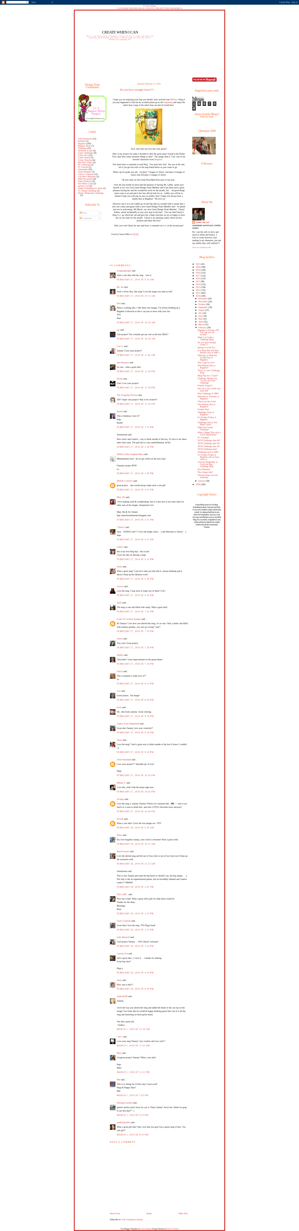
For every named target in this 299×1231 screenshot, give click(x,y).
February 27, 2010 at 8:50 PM (135, 732)
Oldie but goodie (85, 179)
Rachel (120, 411)
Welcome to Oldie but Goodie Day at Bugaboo (207, 357)
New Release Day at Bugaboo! (206, 366)
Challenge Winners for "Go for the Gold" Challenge (207, 380)
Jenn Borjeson (123, 362)
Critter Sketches (85, 160)
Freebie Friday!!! (205, 385)
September (203, 307)
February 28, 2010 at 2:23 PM (135, 913)
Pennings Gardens (125, 1103)
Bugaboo (82, 143)
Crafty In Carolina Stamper (129, 619)
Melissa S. (121, 783)
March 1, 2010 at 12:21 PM (133, 1072)
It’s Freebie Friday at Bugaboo (207, 418)
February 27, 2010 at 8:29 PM (135, 716)
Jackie (119, 566)
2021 (198, 264)
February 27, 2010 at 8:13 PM (135, 684)
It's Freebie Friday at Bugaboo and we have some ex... (208, 457)
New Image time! (205, 472)
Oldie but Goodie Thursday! (205, 428)
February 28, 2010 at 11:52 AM (136, 864)
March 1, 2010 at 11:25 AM (133, 1045)
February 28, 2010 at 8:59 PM (135, 989)
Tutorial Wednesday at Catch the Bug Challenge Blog (207, 464)
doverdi (120, 819)
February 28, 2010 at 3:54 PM (135, 946)
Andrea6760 (122, 996)
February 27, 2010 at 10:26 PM (136, 775)
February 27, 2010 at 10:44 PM (136, 811)
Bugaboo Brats (84, 146)
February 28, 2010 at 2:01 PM (135, 887)
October (202, 304)
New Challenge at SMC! (208, 393)
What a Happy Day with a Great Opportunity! (209, 433)
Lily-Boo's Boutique (87, 176)
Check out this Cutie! (207, 401)
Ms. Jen (120, 287)
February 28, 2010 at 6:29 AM (135, 827)
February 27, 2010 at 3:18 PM (135, 447)
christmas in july (85, 150)
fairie (119, 707)
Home (149, 1213)
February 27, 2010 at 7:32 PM (135, 664)
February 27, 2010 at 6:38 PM (135, 579)
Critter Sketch (84, 157)
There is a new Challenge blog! (209, 371)
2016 (198, 278)
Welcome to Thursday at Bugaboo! (208, 397)
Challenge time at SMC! (208, 452)
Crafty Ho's (83, 155)
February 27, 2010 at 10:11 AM (136, 296)
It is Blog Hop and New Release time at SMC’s (209, 351)
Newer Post (115, 1213)
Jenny (119, 980)
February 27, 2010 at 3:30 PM (135, 473)
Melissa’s (174, 99)
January (202, 481)
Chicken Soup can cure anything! (208, 476)
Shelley (120, 655)
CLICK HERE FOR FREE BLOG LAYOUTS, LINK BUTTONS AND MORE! (149, 8)
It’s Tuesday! (203, 437)
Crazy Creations (124, 921)
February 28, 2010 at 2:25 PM (135, 930)
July (200, 313)
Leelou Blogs (150, 6)
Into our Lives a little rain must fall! (209, 389)
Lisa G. (120, 346)
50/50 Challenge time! (207, 449)
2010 (198, 296)
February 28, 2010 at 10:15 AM (136, 844)
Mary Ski (121, 497)
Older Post (183, 1213)
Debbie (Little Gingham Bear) (130, 454)
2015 (198, 281)
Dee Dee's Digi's (85, 162)
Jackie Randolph (124, 759)
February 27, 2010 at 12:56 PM (136, 404)
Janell (119, 603)
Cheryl (120, 639)
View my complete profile (201, 247)
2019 (198, 270)
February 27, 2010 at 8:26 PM (135, 700)
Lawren (120, 586)
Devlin (120, 379)
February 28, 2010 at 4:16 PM (135, 973)
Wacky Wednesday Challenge (91, 193)
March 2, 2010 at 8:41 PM (132, 1135)
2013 (198, 287)
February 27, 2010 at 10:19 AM (136, 322)
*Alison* (121, 527)
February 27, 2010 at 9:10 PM (135, 752)
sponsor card (83, 186)
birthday (81, 141)
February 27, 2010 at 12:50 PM (136, 387)
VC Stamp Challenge (87, 191)
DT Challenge (84, 165)
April (201, 322)
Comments (87, 218)
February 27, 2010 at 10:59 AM (136, 339)
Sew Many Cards (85, 183)
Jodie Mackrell (123, 937)
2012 (198, 290)
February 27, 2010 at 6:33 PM (135, 559)
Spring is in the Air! (206, 347)
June (200, 316)
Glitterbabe (83, 169)
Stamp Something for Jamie (90, 188)
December (203, 298)
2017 (198, 276)
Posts (84, 213)
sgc (118, 330)
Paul (119, 303)
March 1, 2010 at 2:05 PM (132, 1095)
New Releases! (204, 469)
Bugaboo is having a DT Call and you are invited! (208, 332)
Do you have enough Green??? (137, 90)
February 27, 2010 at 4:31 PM (135, 490)
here (119, 215)
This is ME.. (122, 894)
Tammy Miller (202, 222)
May (200, 319)
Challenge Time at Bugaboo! (206, 413)
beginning (168, 102)
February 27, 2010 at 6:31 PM (135, 539)
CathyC (120, 547)
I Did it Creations (85, 174)
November (203, 301)
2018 (198, 273)
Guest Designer (84, 172)
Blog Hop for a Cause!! (208, 375)
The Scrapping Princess (127, 395)
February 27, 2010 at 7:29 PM (135, 647)
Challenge (82, 148)
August (201, 310)
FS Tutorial (83, 167)
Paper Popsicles (85, 181)
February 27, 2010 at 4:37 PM (135, 520)
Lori (119, 691)
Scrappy (120, 799)
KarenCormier (123, 851)
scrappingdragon (124, 271)
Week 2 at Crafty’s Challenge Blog (206, 338)
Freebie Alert (203, 409)
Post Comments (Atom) (132, 1219)
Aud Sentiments (85, 139)
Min (118, 1079)
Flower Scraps (172, 1229)
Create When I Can (120, 32)
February (202, 327)
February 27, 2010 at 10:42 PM (136, 792)
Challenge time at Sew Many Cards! (207, 423)
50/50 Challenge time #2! (209, 446)
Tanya (119, 740)
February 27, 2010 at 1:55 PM (135, 427)
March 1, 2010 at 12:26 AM (133, 1029)
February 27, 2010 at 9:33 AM (135, 279)
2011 (198, 293)
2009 (198, 484)
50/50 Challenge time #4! (209, 440)
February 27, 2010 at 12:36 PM (136, 371)
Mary (119, 1053)
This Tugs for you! (206, 362)
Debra (119, 835)
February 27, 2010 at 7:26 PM (135, 631)
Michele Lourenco (125, 481)
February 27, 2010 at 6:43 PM (135, 595)
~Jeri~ (119, 1037)
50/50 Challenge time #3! (209, 443)
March (201, 324)
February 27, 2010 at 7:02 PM (135, 611)
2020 (198, 267)
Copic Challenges (85, 153)
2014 (198, 284)
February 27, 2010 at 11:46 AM (136, 355)
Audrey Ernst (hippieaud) (128, 724)
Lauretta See (122, 953)
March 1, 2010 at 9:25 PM (132, 1115)
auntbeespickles (123, 1122)
